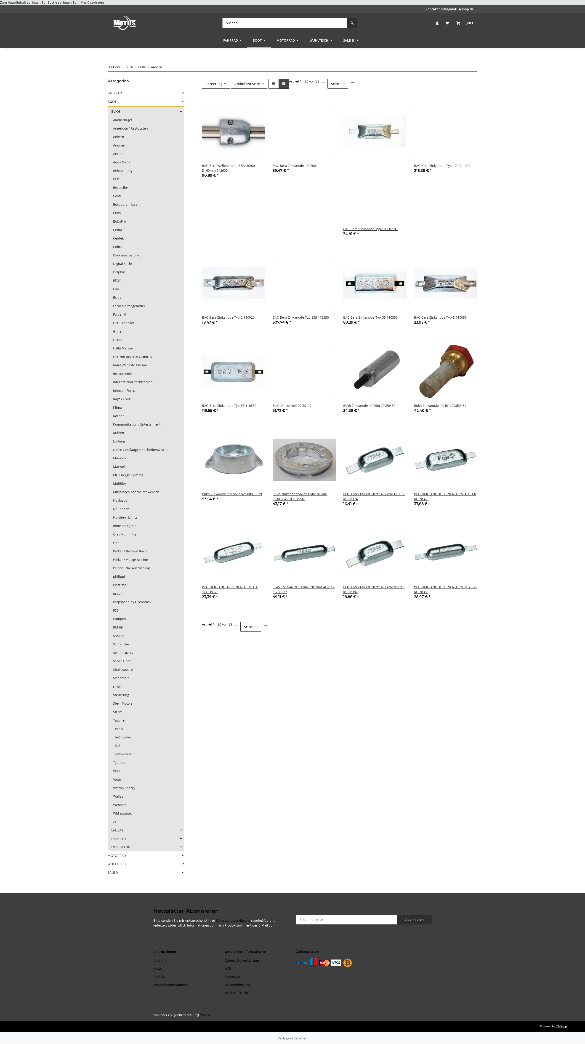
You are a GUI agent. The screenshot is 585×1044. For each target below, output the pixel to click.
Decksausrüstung (126, 255)
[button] (437, 23)
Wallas (118, 796)
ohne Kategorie (124, 526)
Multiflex (119, 483)
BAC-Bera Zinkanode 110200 (294, 165)
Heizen (118, 340)
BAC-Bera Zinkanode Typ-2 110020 (228, 317)
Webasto (119, 805)
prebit (117, 593)
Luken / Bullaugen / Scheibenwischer (141, 449)
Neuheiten (121, 509)
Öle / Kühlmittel (125, 534)
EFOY (117, 280)
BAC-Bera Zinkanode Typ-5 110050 (440, 317)
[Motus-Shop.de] (124, 22)
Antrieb (119, 154)
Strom (117, 712)
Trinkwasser (122, 754)
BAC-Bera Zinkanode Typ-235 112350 (301, 317)
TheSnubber (122, 737)
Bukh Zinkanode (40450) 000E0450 (369, 405)
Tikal (116, 745)
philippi (119, 576)
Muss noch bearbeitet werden (136, 492)
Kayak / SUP (122, 399)
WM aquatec (122, 813)
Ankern (118, 137)
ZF (115, 822)
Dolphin (119, 272)
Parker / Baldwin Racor (130, 551)
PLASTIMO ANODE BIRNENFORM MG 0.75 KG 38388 (445, 589)
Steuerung (121, 695)
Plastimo (119, 585)
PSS (116, 610)
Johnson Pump (124, 390)
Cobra (117, 247)
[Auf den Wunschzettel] (258, 108)
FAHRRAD (115, 93)
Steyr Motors (123, 703)
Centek (118, 238)
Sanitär (118, 636)
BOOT (112, 101)
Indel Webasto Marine (130, 365)
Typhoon (119, 762)
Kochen (119, 416)
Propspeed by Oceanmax (132, 602)
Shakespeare (123, 669)
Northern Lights (125, 517)
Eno (116, 289)
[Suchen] (352, 23)
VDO (116, 771)
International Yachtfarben (133, 382)
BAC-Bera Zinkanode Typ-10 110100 (370, 229)
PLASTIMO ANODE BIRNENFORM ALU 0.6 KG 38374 (374, 496)
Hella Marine (123, 348)
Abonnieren (414, 919)
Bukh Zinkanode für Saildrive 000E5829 (232, 494)
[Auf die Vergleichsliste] (246, 108)
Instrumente (122, 373)
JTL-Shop (561, 1026)
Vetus (117, 779)
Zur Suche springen (57, 2)
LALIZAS (117, 830)
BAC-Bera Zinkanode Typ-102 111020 (442, 165)
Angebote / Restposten (130, 128)
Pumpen (119, 619)
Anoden (119, 145)
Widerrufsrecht (236, 993)
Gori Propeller (123, 323)
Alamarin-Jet (122, 120)
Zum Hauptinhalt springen (21, 2)
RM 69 (118, 627)
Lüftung (119, 441)
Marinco (119, 458)
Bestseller (120, 187)
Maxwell (119, 466)
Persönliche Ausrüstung (131, 568)
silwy (117, 686)
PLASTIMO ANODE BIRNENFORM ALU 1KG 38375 (230, 589)
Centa (117, 230)
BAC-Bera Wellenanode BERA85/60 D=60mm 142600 (228, 168)
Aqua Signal (122, 162)
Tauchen (119, 720)
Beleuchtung (123, 170)
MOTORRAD (117, 855)
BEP (116, 179)
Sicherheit (121, 678)
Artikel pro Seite (247, 84)
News (157, 968)
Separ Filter (122, 661)
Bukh (117, 213)
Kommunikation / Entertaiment (136, 424)
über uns (160, 960)
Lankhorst (118, 838)
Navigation (121, 500)
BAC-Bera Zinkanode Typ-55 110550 (229, 405)
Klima (117, 407)
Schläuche (121, 644)
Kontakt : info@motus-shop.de (449, 9)
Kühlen (118, 433)
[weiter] (352, 83)
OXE (116, 543)
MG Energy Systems (128, 475)
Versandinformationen (170, 985)
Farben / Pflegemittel (129, 306)
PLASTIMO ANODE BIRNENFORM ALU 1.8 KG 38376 (445, 496)
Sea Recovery (123, 652)
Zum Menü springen (88, 2)
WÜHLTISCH (117, 864)
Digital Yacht (122, 263)
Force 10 (119, 314)
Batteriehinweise (238, 985)
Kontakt (159, 976)
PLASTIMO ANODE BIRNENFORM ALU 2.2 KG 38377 (304, 589)
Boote (117, 196)
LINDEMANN (120, 847)
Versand (205, 1015)
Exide (117, 297)
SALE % (113, 872)
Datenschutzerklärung (233, 920)
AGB (228, 968)
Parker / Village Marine (130, 559)
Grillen (118, 331)
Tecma (118, 729)
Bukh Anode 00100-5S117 (292, 405)
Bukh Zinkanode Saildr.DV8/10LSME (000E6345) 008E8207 (300, 496)
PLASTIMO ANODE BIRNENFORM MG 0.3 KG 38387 (373, 589)
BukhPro (119, 221)
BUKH (115, 111)
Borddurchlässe (125, 204)
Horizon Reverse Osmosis (132, 356)
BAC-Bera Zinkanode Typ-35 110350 (370, 317)
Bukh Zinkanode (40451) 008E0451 (440, 405)
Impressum (233, 976)
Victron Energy (124, 788)
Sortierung (214, 84)
